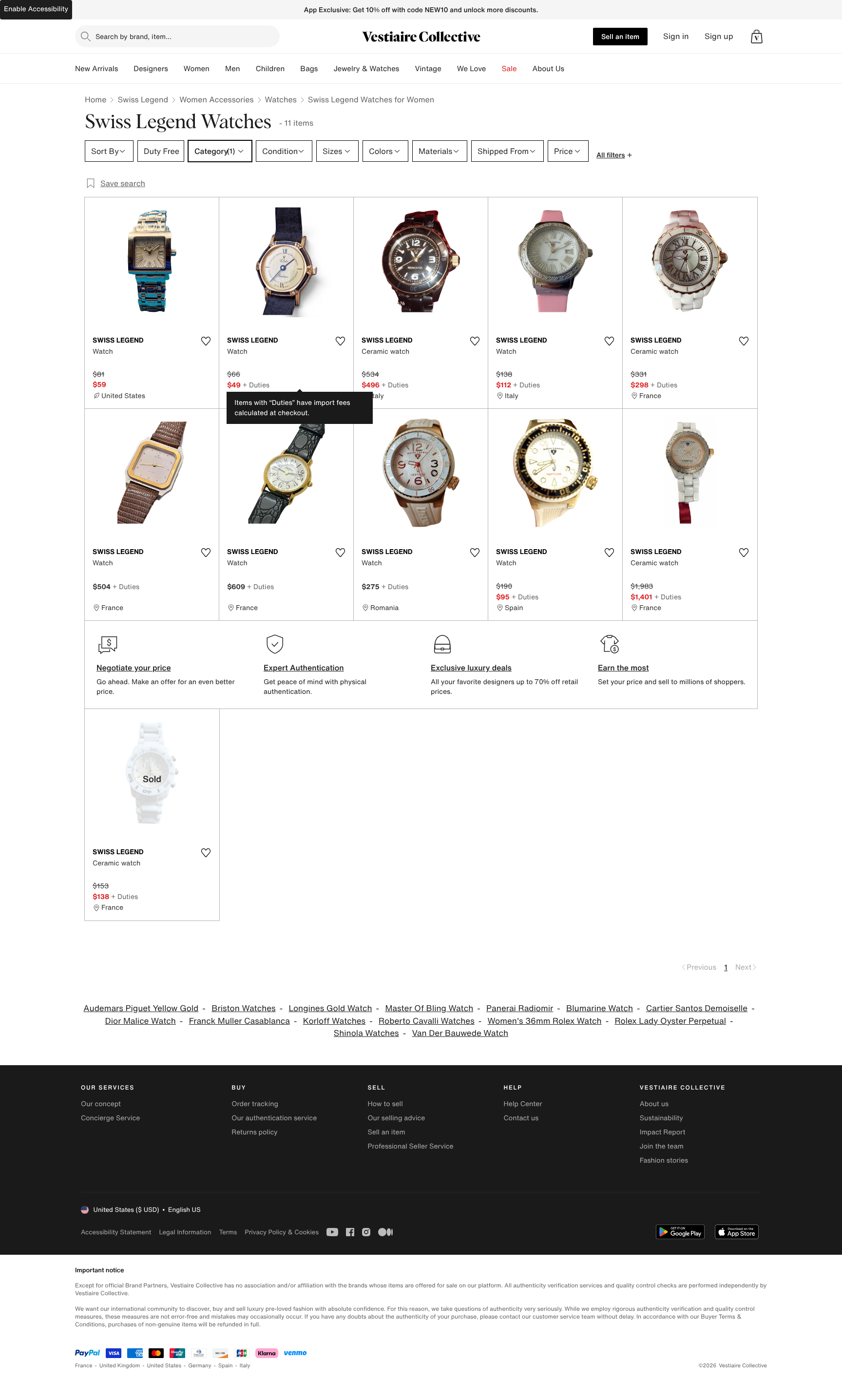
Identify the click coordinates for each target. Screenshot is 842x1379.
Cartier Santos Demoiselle (696, 1008)
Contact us (521, 1118)
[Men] (248, 69)
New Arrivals (96, 68)
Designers (151, 68)
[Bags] (325, 69)
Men (232, 68)
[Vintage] (449, 69)
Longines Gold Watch (330, 1008)
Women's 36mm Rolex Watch (545, 1021)
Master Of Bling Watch (429, 1008)
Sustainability (661, 1118)
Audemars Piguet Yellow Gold (140, 1008)
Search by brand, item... (134, 36)
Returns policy (254, 1132)
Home (95, 99)
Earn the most (623, 667)
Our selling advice (396, 1118)
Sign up (719, 36)
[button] (757, 36)
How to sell (384, 1104)
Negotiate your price (133, 667)
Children (270, 68)
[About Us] (572, 69)
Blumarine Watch (599, 1008)
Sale (509, 68)
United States (164, 1365)
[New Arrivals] (126, 69)
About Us (548, 68)
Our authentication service (274, 1118)
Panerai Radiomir (519, 1008)
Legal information (185, 1232)
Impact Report (663, 1132)
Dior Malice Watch (140, 1021)
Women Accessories (216, 99)
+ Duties (256, 385)
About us (654, 1104)
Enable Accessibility (36, 9)
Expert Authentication (304, 667)
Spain (225, 1365)
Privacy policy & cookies (282, 1232)
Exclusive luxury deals (471, 667)
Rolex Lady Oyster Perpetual (670, 1021)
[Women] (217, 69)
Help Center (523, 1104)
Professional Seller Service (410, 1146)
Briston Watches (243, 1008)
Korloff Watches (334, 1021)
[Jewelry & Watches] (407, 69)
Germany (199, 1365)
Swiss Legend (142, 99)
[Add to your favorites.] (205, 341)
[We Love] (494, 69)
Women (197, 68)
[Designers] (176, 69)
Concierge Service (110, 1118)
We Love (471, 68)
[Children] (292, 69)
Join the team (662, 1146)
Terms (228, 1232)
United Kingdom (119, 1365)
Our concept (101, 1104)
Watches (281, 99)
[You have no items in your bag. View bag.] (757, 36)
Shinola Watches (366, 1033)
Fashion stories (664, 1160)
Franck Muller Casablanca (239, 1021)
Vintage (428, 68)
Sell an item (620, 36)
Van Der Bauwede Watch (460, 1033)
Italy (245, 1365)
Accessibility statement (116, 1232)
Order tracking (254, 1104)
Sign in (676, 36)
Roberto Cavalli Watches (427, 1021)
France (84, 1365)
